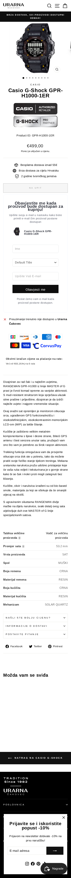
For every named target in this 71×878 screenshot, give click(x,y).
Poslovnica (14, 804)
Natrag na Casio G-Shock (38, 758)
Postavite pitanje (22, 634)
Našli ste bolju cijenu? (28, 617)
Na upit (35, 188)
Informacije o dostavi (26, 626)
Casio (35, 84)
